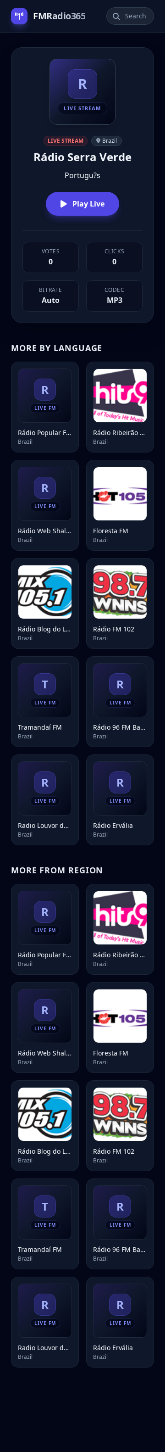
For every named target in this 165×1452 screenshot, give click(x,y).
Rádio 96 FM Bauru (120, 727)
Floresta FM (110, 530)
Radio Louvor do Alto (45, 825)
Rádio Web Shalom (45, 530)
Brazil (109, 141)
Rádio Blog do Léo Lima (45, 629)
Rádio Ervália (113, 825)
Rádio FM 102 (113, 629)
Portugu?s (82, 175)
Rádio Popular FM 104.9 (45, 432)
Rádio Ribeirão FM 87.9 (120, 432)
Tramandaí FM (40, 727)
